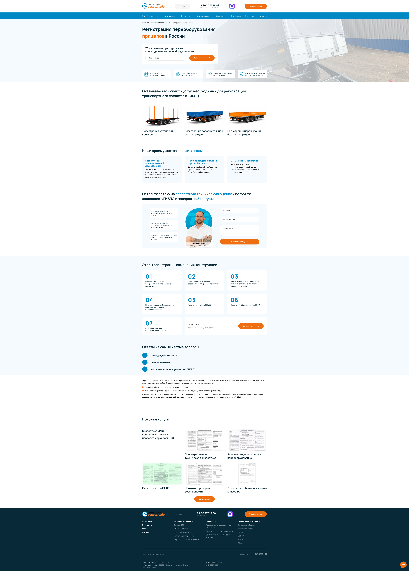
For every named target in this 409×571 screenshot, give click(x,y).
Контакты (263, 16)
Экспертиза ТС (212, 521)
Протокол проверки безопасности (219, 531)
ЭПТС (240, 532)
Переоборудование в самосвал (186, 539)
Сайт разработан (253, 554)
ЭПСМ (240, 543)
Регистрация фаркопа (183, 532)
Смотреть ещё (205, 499)
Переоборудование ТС (184, 521)
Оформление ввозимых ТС (249, 521)
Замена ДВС (179, 525)
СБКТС (241, 536)
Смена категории (181, 528)
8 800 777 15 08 (209, 5)
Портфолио (250, 16)
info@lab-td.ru (201, 515)
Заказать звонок (256, 6)
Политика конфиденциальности (153, 554)
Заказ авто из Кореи (246, 528)
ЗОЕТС (241, 539)
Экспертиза (170, 16)
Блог (144, 528)
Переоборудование (150, 16)
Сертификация (203, 16)
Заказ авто (220, 16)
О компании (236, 16)
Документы (186, 16)
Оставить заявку (200, 58)
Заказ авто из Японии (246, 525)
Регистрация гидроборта (184, 536)
